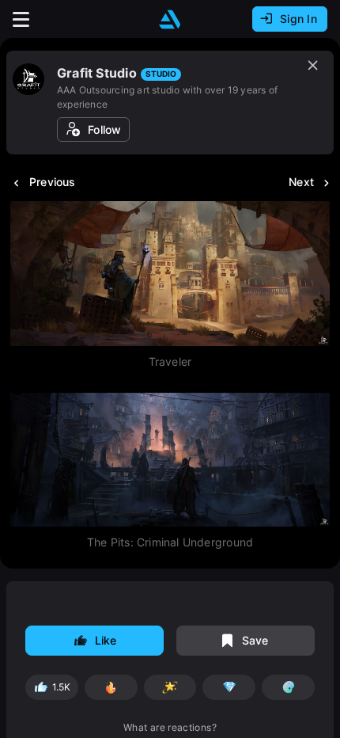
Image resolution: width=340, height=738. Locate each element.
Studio (161, 73)
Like (106, 640)
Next (301, 181)
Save (255, 640)
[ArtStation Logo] (170, 19)
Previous (52, 181)
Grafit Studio (97, 73)
